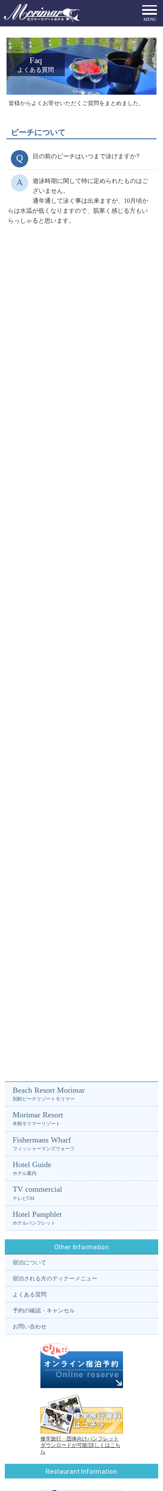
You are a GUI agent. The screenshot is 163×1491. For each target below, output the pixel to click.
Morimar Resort (38, 1118)
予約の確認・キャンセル (44, 1310)
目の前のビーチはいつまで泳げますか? (86, 156)
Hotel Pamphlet (37, 1217)
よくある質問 (30, 1294)
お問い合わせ (30, 1326)
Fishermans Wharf (44, 1143)
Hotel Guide (32, 1168)
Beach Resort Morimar (49, 1093)
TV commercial (37, 1192)
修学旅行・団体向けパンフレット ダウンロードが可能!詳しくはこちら (80, 1445)
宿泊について (30, 1262)
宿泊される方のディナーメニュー (55, 1278)
